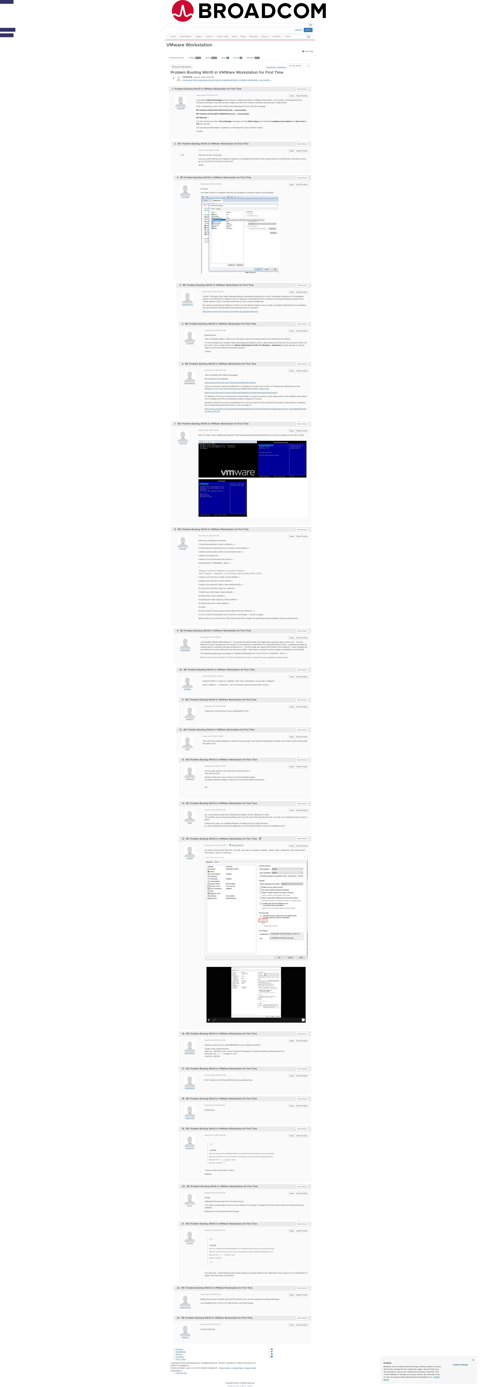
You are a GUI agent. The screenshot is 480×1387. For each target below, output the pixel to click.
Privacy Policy (225, 1368)
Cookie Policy (238, 1368)
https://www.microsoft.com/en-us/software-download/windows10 (230, 311)
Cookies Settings (460, 1365)
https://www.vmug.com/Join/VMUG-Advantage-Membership (230, 383)
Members (252, 58)
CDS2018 (180, 108)
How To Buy (181, 1359)
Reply (292, 96)
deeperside (185, 650)
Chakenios (190, 1148)
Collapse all (281, 67)
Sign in (308, 30)
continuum (189, 779)
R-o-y (190, 1206)
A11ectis (189, 1243)
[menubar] (299, 29)
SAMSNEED (190, 1053)
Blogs (224, 58)
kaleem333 (189, 1118)
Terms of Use (181, 1373)
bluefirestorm (187, 305)
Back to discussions (182, 67)
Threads (194, 58)
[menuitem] (299, 29)
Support (179, 1354)
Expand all (270, 67)
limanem (182, 549)
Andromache (185, 1307)
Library (210, 58)
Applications (181, 1352)
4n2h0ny (190, 719)
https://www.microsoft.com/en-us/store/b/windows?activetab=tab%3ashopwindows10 (241, 393)
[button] (310, 25)
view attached (237, 845)
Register (298, 30)
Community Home (176, 58)
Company (180, 1357)
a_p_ (183, 154)
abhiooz (185, 1337)
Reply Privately (301, 96)
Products (179, 1349)
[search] (308, 36)
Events (237, 58)
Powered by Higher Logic (240, 1386)
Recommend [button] (302, 89)
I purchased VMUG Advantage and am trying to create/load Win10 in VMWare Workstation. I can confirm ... (227, 80)
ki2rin (187, 749)
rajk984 (190, 858)
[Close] (473, 1360)
